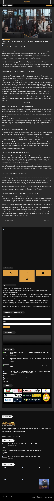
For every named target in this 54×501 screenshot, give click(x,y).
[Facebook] (10, 273)
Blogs (37, 496)
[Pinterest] (26, 279)
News (8, 39)
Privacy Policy (40, 497)
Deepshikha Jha (22, 46)
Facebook (4, 436)
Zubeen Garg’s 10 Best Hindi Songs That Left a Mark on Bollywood (24, 443)
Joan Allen (9, 165)
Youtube (18, 436)
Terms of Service (48, 497)
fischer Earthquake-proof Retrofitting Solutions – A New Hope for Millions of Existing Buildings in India (30, 359)
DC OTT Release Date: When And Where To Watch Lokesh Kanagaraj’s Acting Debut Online (29, 378)
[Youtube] (43, 273)
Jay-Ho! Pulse (47, 496)
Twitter (13, 436)
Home (32, 496)
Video (33, 497)
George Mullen (42, 155)
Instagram (9, 436)
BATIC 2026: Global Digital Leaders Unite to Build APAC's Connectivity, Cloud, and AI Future (30, 365)
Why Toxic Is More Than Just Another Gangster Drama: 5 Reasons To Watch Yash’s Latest (29, 352)
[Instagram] (26, 273)
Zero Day (9, 75)
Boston (3, 39)
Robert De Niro (27, 155)
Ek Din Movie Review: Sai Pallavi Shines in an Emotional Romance (24, 456)
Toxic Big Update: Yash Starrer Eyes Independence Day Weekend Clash (25, 450)
